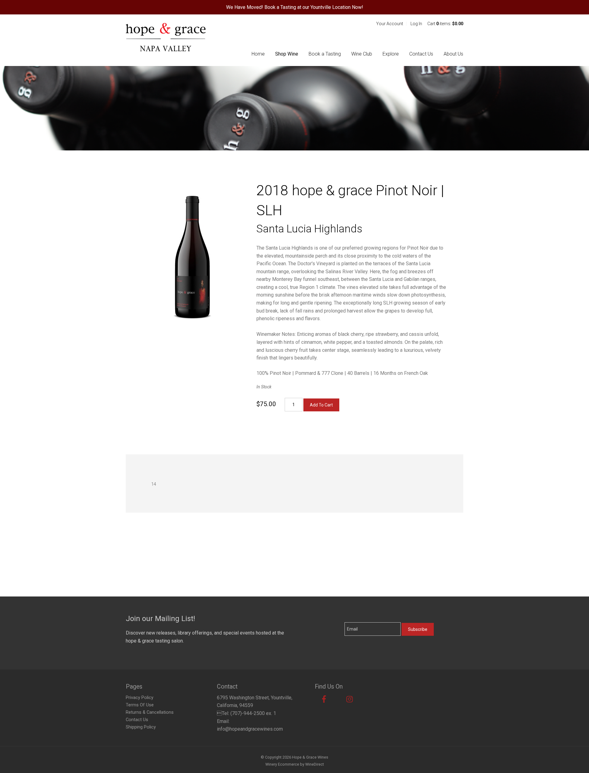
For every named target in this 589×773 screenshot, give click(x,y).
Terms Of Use (140, 705)
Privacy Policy (139, 697)
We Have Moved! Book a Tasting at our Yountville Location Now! (294, 7)
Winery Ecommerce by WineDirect (294, 764)
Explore (391, 54)
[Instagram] (349, 699)
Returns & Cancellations (150, 712)
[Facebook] (324, 699)
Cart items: (445, 23)
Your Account (389, 23)
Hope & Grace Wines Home (166, 37)
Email (339, 623)
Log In (416, 23)
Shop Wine (286, 54)
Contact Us (421, 54)
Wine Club (361, 54)
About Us (453, 54)
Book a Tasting (325, 54)
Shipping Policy (141, 727)
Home (258, 54)
